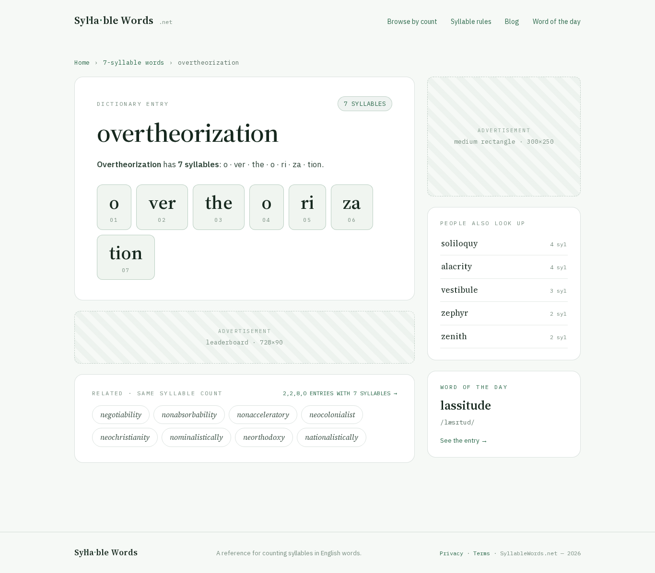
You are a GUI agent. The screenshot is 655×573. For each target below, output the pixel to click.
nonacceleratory (263, 415)
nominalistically (196, 437)
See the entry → (464, 440)
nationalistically (331, 437)
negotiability (120, 415)
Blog (512, 21)
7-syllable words (133, 62)
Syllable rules (471, 21)
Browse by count (412, 21)
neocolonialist (332, 415)
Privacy (451, 553)
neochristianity (125, 437)
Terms (481, 553)
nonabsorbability (189, 415)
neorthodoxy (264, 437)
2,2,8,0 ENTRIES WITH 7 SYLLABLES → (340, 393)
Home (82, 62)
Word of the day (557, 21)
